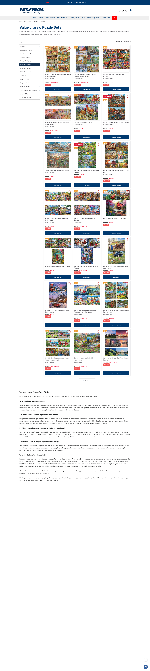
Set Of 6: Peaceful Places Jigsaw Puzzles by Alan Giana (116, 312)
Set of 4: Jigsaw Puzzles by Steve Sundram (84, 220)
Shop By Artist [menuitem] (50, 18)
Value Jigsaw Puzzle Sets (39, 21)
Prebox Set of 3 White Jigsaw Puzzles (57, 171)
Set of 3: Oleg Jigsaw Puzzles (83, 123)
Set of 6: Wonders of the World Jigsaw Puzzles (115, 359)
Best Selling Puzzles (26, 50)
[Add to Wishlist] (69, 48)
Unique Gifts (24, 94)
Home (20, 21)
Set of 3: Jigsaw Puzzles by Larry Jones (57, 266)
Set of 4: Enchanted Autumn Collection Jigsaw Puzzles (57, 124)
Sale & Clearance (25, 98)
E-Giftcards (24, 75)
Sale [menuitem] (113, 17)
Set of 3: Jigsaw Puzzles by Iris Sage (114, 218)
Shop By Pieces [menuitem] (62, 18)
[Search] (119, 11)
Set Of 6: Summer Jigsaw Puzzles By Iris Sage (115, 172)
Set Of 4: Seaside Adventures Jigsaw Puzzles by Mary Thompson (85, 312)
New (21, 43)
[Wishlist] (123, 11)
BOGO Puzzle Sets (25, 72)
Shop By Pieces (25, 83)
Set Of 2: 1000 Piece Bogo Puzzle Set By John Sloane (116, 267)
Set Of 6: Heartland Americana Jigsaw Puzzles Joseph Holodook (57, 360)
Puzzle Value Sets (25, 64)
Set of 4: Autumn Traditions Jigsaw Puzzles (114, 76)
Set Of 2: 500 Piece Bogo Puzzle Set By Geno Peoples (57, 311)
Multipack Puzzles (25, 68)
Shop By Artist (24, 79)
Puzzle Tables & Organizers (28, 90)
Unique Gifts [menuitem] (106, 18)
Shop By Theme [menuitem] (75, 18)
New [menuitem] (34, 18)
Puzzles (22, 46)
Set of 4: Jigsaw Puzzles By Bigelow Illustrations (85, 360)
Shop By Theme (25, 86)
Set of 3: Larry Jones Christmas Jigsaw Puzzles (86, 267)
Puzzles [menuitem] (40, 18)
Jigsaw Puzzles (27, 21)
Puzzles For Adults (26, 54)
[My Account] (126, 11)
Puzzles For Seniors (26, 61)
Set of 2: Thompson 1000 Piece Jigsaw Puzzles (86, 171)
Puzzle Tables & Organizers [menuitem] (90, 18)
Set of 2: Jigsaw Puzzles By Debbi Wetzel (116, 123)
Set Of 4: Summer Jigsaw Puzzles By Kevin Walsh (56, 220)
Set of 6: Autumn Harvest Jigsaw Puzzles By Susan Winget (58, 76)
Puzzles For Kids (25, 57)
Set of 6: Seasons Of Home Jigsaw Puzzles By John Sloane (85, 76)
